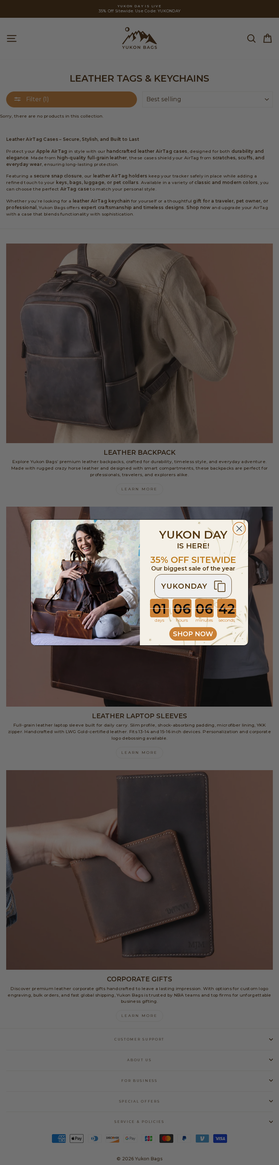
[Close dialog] (239, 528)
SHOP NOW (193, 634)
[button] (193, 586)
